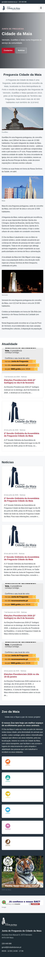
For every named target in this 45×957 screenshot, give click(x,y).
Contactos (8, 50)
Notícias (21, 50)
